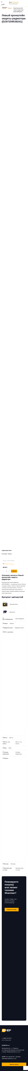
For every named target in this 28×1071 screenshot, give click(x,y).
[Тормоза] (14, 809)
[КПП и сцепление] (14, 682)
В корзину (14, 571)
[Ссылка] (4, 2)
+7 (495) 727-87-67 (6, 1038)
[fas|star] (14, 1030)
